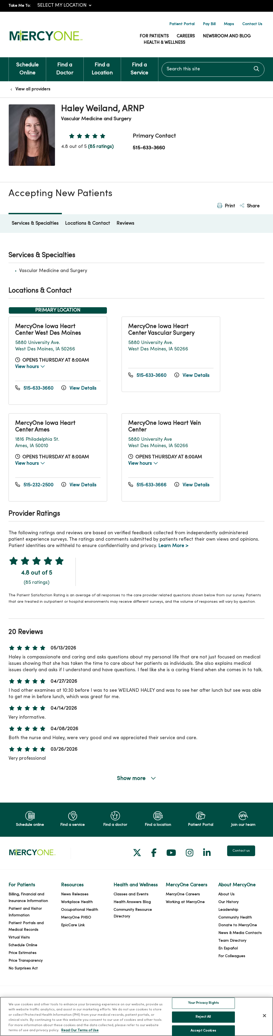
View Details (82, 388)
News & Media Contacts (240, 933)
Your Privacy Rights (203, 1003)
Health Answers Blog (132, 902)
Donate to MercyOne (237, 925)
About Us (226, 894)
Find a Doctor (64, 69)
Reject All (203, 1016)
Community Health (235, 917)
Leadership (228, 910)
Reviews (125, 223)
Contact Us (252, 24)
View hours (27, 367)
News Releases (75, 894)
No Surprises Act (23, 968)
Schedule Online (27, 69)
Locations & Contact (87, 223)
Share (253, 206)
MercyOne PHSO (76, 917)
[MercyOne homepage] (46, 42)
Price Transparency (26, 960)
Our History (228, 902)
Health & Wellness (164, 43)
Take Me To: (20, 5)
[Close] (264, 1016)
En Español (228, 948)
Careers (186, 36)
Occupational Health (79, 910)
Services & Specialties (35, 223)
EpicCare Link (73, 925)
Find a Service (139, 69)
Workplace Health (77, 902)
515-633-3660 (149, 147)
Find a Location (102, 69)
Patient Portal (182, 24)
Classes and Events (131, 894)
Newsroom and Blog (227, 36)
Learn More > (173, 546)
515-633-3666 (151, 485)
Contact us (241, 850)
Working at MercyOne (185, 902)
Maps (229, 24)
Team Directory (232, 940)
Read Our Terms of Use (80, 1030)
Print (229, 206)
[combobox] (213, 69)
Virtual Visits (19, 937)
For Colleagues (231, 956)
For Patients (154, 36)
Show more (132, 778)
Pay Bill (209, 24)
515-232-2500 (38, 485)
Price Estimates (23, 953)
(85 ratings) (101, 146)
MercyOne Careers (183, 894)
